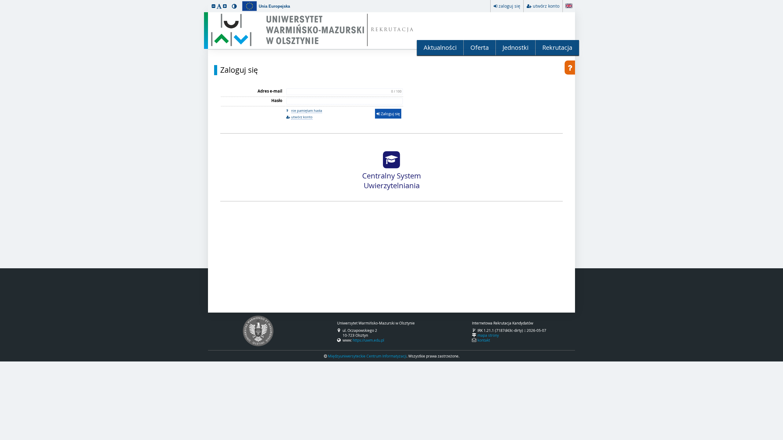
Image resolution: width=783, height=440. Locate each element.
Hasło (276, 100)
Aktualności (440, 47)
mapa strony (488, 335)
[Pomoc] (570, 68)
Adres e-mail (270, 91)
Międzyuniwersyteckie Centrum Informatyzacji (367, 356)
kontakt (483, 340)
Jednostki (516, 47)
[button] (213, 6)
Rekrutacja (557, 47)
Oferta (479, 47)
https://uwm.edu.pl (368, 340)
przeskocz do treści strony (1, 1)
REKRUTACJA (392, 30)
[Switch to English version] (569, 6)
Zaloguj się (239, 70)
